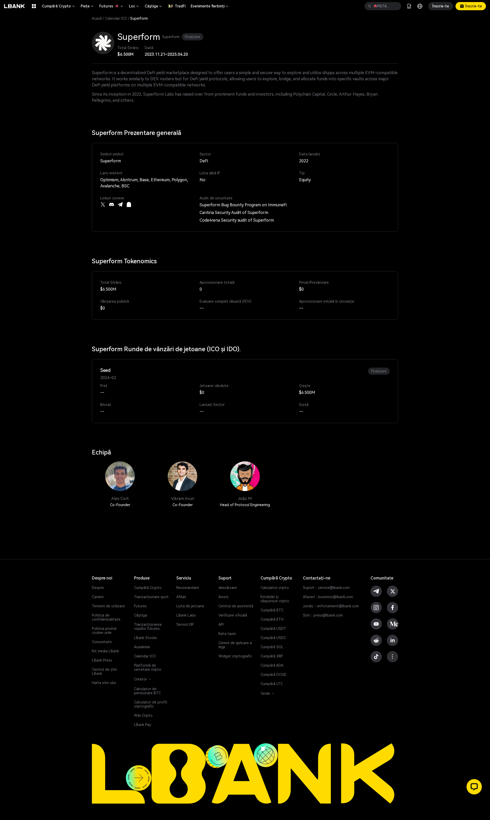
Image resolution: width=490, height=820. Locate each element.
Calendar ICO (116, 18)
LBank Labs (186, 615)
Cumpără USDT (273, 629)
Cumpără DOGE (273, 675)
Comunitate (102, 642)
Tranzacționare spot (151, 597)
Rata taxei (227, 634)
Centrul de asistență (235, 606)
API (221, 624)
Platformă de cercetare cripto (147, 667)
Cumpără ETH (272, 619)
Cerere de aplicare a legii (235, 645)
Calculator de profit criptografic (150, 704)
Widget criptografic (235, 656)
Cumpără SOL (272, 647)
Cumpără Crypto (59, 6)
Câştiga (154, 6)
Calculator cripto (275, 588)
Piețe (87, 6)
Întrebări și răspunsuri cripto (275, 599)
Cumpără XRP (272, 656)
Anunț (223, 597)
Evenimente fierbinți (210, 6)
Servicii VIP (185, 624)
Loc (134, 6)
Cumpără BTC (272, 610)
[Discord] (111, 204)
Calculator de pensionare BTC (147, 691)
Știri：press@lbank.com (323, 615)
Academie (142, 647)
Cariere (98, 597)
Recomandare (187, 588)
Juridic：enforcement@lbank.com (331, 606)
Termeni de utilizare (108, 606)
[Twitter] (102, 204)
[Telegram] (120, 204)
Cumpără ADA (272, 665)
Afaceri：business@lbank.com (328, 597)
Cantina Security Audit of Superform (234, 212)
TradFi (180, 6)
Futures (111, 6)
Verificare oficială (232, 615)
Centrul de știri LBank (104, 671)
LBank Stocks (145, 638)
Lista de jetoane (190, 606)
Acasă (97, 18)
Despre (98, 588)
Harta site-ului (104, 683)
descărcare (227, 588)
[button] (474, 786)
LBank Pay (142, 725)
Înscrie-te (440, 6)
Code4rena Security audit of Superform (237, 220)
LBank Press (102, 660)
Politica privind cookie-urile (104, 631)
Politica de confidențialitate (106, 617)
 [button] (369, 6)
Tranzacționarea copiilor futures (148, 626)
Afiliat (181, 597)
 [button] (395, 6)
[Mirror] (128, 204)
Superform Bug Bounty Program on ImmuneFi (243, 204)
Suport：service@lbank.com (326, 588)
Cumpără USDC (273, 638)
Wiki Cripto (143, 715)
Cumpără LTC (272, 684)
